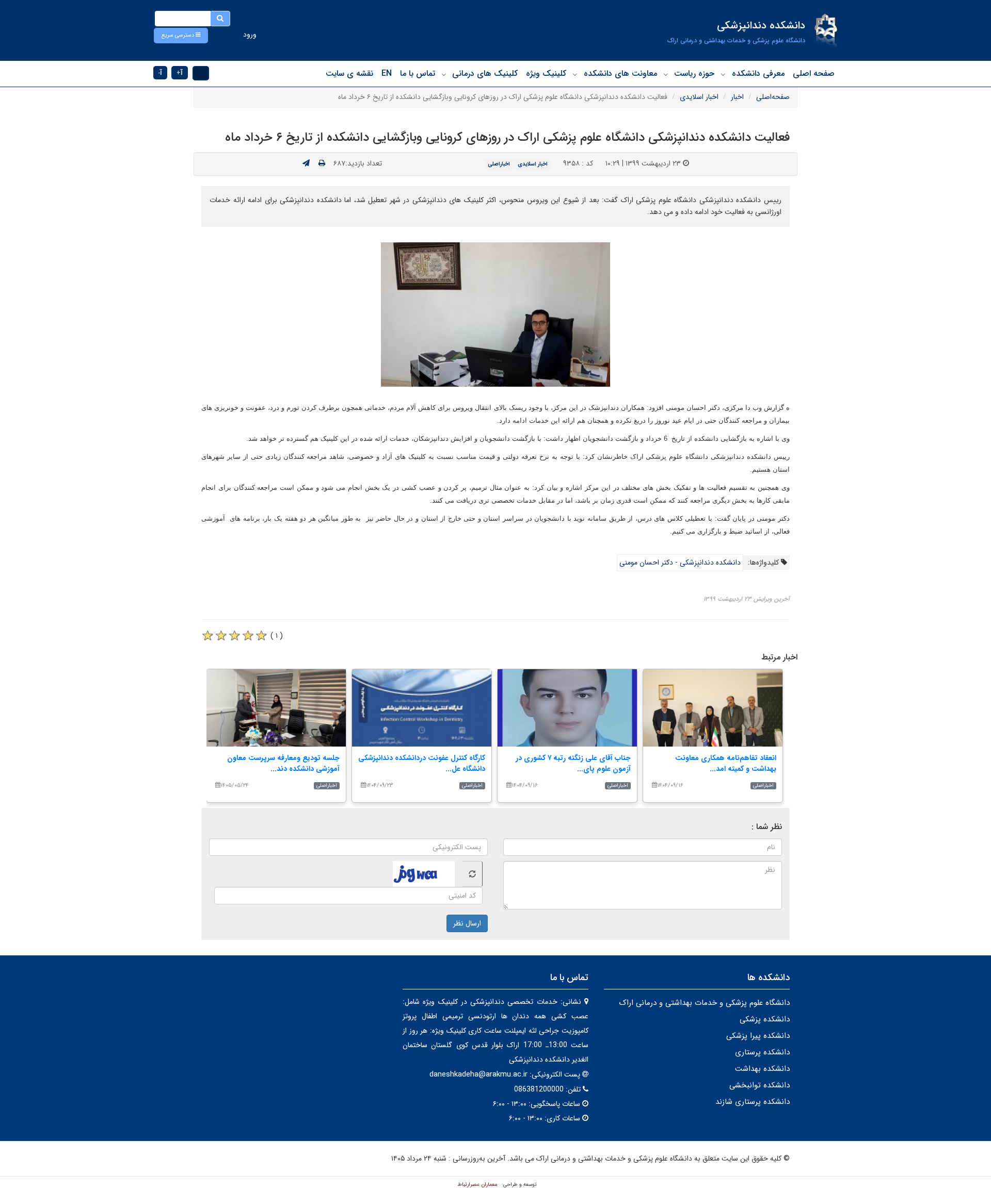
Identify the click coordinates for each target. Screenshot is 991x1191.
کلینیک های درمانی (485, 73)
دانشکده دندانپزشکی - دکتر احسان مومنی (680, 562)
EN (386, 73)
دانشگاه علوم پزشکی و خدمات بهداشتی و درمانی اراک (704, 1003)
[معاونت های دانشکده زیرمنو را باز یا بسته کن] (575, 74)
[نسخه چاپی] (321, 163)
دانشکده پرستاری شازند (752, 1102)
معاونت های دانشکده (620, 73)
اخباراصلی (499, 164)
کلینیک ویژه (546, 73)
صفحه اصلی (814, 73)
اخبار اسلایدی (699, 97)
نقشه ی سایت (349, 73)
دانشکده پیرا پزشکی (758, 1036)
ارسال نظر (467, 923)
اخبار (737, 97)
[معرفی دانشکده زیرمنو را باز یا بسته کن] (723, 74)
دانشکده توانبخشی (759, 1085)
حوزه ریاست (694, 73)
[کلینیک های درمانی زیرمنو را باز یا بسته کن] (444, 74)
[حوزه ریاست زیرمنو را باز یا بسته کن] (665, 74)
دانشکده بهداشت (762, 1069)
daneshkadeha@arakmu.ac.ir (478, 1074)
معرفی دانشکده (758, 73)
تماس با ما (417, 73)
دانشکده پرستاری (762, 1052)
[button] (181, 35)
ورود (250, 34)
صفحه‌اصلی (773, 97)
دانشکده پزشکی (765, 1019)
